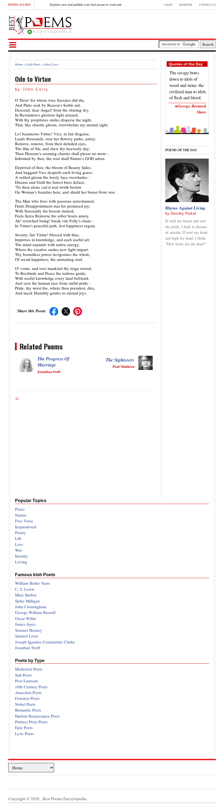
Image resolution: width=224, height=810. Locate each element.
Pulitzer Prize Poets (31, 721)
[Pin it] (77, 310)
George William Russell (35, 612)
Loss (19, 544)
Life (18, 538)
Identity (21, 556)
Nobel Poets (25, 704)
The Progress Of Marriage (53, 362)
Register (185, 5)
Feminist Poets (27, 698)
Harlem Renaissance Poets (37, 716)
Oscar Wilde (25, 618)
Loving (21, 561)
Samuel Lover (26, 636)
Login (168, 5)
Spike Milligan (27, 601)
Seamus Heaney (28, 630)
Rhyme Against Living (185, 208)
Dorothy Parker (183, 213)
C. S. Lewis (24, 589)
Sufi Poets (23, 675)
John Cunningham (30, 606)
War (18, 550)
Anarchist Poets (28, 692)
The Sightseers (120, 360)
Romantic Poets (28, 710)
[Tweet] (65, 310)
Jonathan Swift (27, 647)
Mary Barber (26, 595)
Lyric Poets (24, 733)
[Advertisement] (152, 23)
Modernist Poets (28, 669)
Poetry (20, 532)
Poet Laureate (26, 680)
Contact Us (207, 5)
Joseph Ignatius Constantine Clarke (45, 642)
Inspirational (25, 526)
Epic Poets (24, 727)
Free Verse (24, 520)
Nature (20, 515)
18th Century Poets (31, 686)
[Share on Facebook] (53, 310)
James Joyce (25, 624)
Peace (20, 509)
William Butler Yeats (32, 583)
